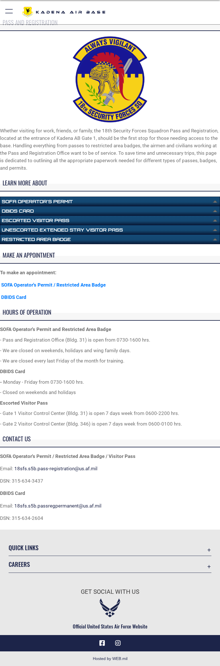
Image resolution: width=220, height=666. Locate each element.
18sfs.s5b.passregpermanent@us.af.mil (57, 506)
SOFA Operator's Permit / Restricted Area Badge (53, 285)
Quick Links (23, 547)
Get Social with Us (110, 591)
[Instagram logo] (118, 643)
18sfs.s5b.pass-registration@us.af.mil (55, 468)
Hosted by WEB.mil (110, 658)
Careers (19, 564)
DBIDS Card (13, 297)
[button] (9, 12)
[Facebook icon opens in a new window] (102, 643)
